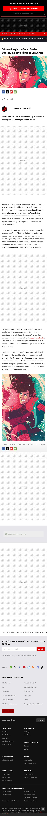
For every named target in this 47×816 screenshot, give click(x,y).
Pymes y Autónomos (30, 777)
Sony (26, 700)
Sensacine (27, 746)
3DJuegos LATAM (29, 791)
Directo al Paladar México (10, 801)
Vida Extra (27, 735)
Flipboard (11, 91)
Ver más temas (8, 711)
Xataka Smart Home (8, 741)
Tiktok (42, 667)
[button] (19, 108)
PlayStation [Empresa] (9, 704)
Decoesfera (6, 777)
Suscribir (41, 649)
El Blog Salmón (29, 774)
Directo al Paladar (8, 760)
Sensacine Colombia (30, 798)
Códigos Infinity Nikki (24, 632)
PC (37, 444)
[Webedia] (8, 722)
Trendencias (6, 774)
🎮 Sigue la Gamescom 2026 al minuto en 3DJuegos (18, 33)
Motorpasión (28, 760)
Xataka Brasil (6, 795)
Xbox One (5, 691)
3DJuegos (27, 732)
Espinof (26, 749)
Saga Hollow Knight (9, 695)
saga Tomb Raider (37, 338)
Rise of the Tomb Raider (26, 444)
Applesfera (5, 738)
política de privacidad (29, 655)
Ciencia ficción (28, 39)
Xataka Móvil (6, 735)
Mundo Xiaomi (6, 744)
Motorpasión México (30, 801)
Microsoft (27, 695)
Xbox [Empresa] (7, 700)
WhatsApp (11, 667)
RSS (33, 667)
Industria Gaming (30, 687)
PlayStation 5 (6, 683)
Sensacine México (30, 795)
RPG (19, 39)
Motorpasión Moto (30, 763)
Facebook (3, 91)
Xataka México (7, 791)
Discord (37, 667)
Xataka (4, 732)
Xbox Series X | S (30, 683)
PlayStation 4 (28, 691)
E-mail (15, 91)
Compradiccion (7, 780)
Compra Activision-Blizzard (33, 704)
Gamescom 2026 (9, 39)
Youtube (24, 667)
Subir (39, 720)
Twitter (7, 91)
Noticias (13, 444)
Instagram (28, 667)
